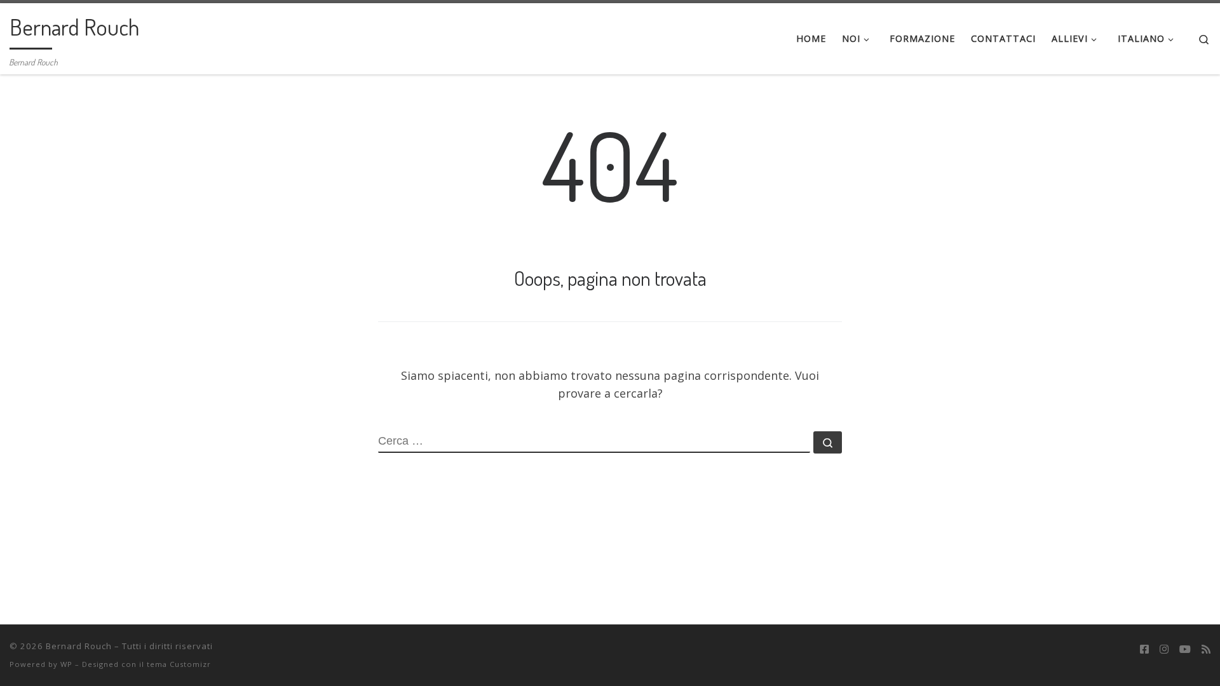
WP (66, 664)
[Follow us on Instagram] (1164, 649)
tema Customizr (179, 664)
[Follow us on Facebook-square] (1144, 649)
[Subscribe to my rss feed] (1206, 649)
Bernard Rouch (79, 646)
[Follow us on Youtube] (1185, 649)
